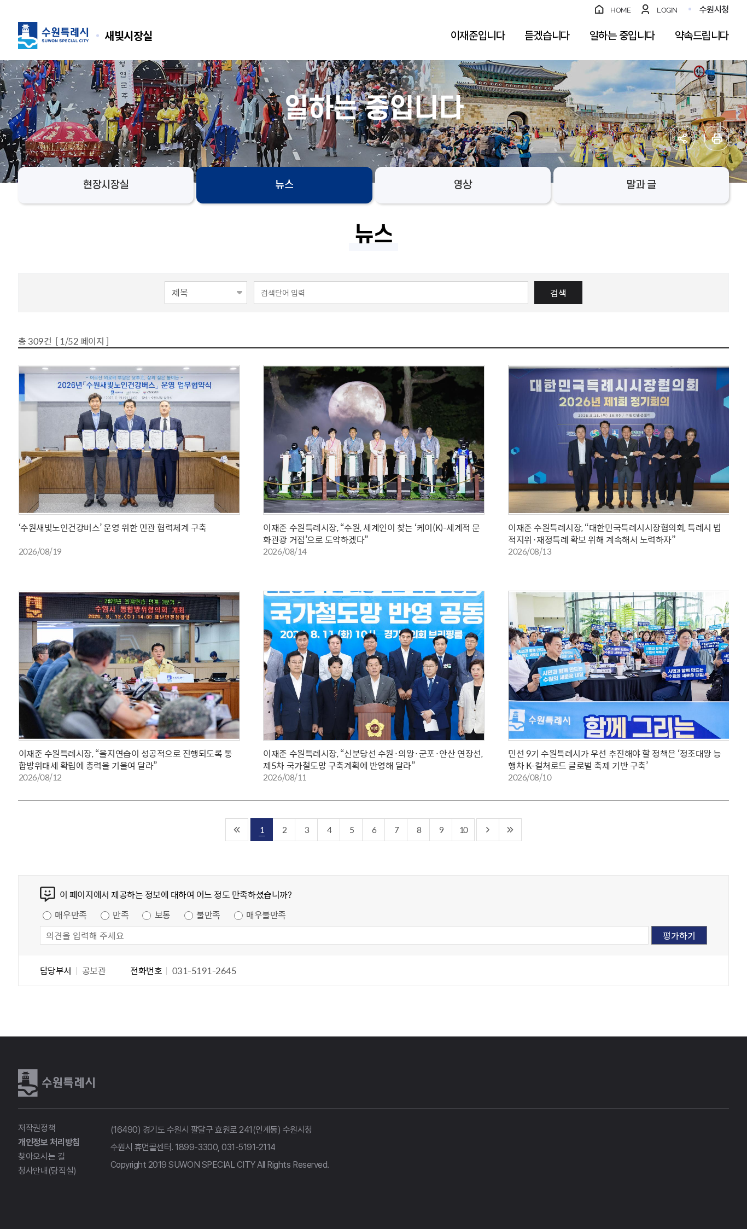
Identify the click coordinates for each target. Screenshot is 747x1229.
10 (463, 829)
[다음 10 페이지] (488, 829)
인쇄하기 (716, 138)
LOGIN (667, 10)
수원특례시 (56, 1083)
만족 (121, 914)
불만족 (208, 914)
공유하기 (682, 138)
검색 (558, 292)
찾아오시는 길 (41, 1156)
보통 (163, 914)
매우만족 (70, 914)
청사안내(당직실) (47, 1171)
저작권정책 (36, 1128)
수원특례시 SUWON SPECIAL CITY (128, 35)
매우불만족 (266, 914)
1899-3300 (196, 1147)
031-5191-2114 (248, 1147)
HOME (620, 10)
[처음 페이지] (237, 829)
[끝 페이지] (510, 829)
